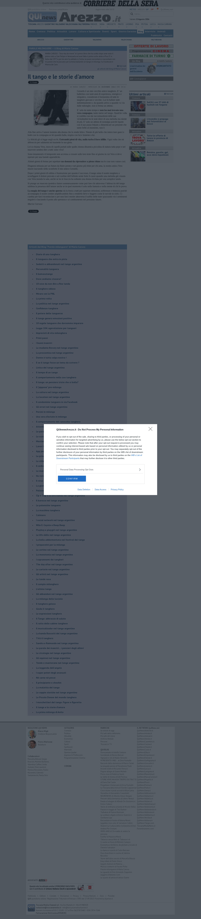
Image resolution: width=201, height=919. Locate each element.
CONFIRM (72, 478)
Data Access (100, 489)
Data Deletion (84, 489)
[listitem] (100, 469)
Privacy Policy (117, 489)
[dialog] (100, 459)
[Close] (151, 430)
